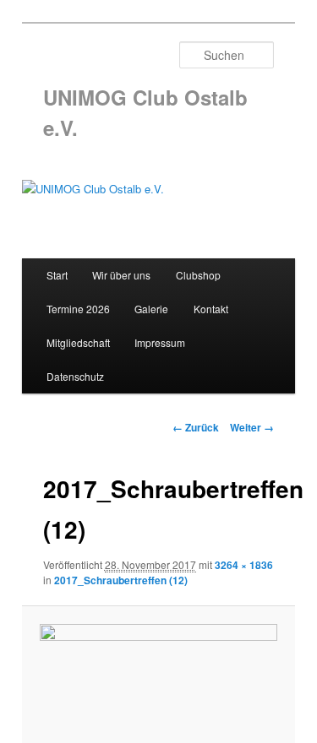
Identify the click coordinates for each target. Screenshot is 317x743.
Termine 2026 (78, 308)
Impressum (159, 342)
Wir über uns (121, 275)
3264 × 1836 (244, 564)
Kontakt (211, 308)
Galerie (151, 308)
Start (57, 275)
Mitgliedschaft (78, 342)
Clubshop (198, 275)
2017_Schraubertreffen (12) (121, 580)
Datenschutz (75, 376)
